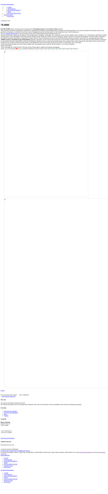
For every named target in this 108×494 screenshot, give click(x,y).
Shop (5, 414)
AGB (28, 451)
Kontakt (6, 415)
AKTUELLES (8, 459)
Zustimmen (4, 454)
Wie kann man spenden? (10, 411)
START (6, 458)
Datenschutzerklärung (86, 452)
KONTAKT (7, 467)
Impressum (102, 452)
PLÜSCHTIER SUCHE (10, 464)
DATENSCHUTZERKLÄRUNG (10, 451)
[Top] (1, 486)
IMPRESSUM (23, 451)
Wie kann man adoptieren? (11, 412)
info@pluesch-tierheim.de (8, 396)
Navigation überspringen (7, 4)
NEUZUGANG (8, 465)
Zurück (3, 390)
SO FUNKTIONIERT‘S (10, 461)
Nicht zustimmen (5, 455)
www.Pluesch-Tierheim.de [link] (10, 33)
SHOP (6, 462)
